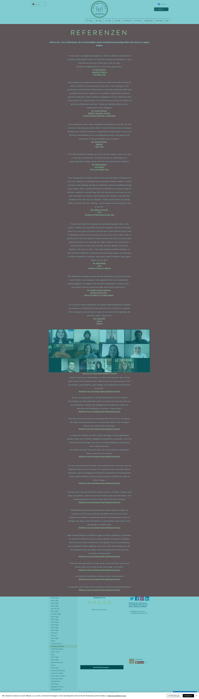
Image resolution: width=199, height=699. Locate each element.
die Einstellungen (174, 696)
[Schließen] (196, 695)
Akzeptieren (188, 696)
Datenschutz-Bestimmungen (117, 696)
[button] (147, 675)
